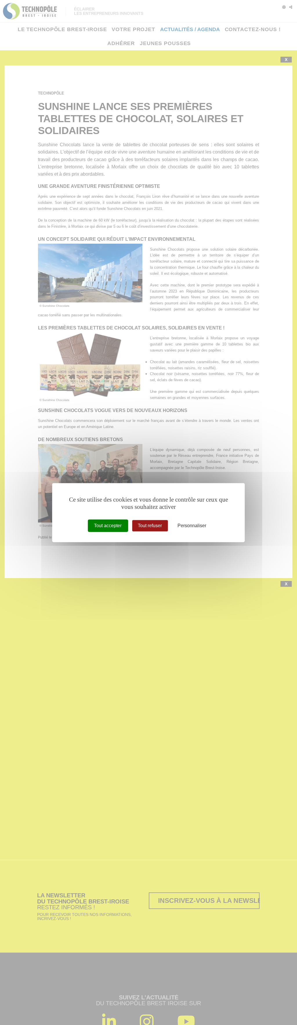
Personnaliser (192, 525)
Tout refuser (150, 525)
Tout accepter (108, 525)
